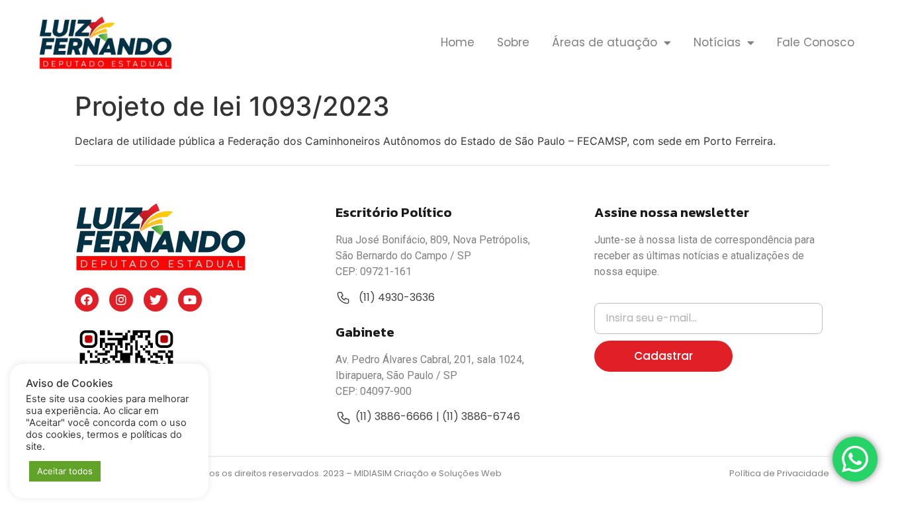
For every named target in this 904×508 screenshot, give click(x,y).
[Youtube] (190, 300)
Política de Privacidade (779, 473)
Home (458, 42)
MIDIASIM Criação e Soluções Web (428, 473)
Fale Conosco (815, 42)
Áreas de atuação (604, 42)
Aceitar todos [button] (65, 471)
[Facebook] (87, 300)
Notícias (717, 42)
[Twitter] (155, 300)
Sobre (513, 42)
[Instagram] (121, 300)
